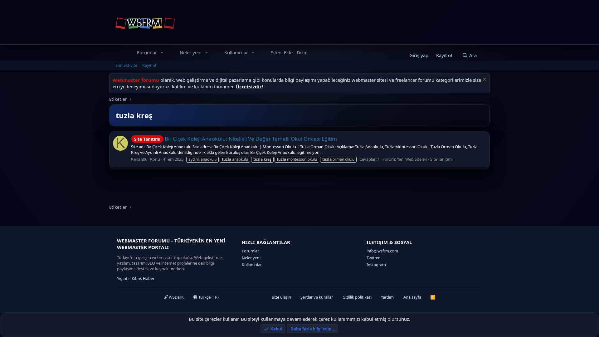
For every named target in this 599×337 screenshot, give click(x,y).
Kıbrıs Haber (143, 278)
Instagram (376, 264)
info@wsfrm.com (382, 251)
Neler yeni (191, 52)
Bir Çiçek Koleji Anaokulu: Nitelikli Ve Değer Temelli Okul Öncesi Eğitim (235, 138)
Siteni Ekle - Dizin (289, 52)
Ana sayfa (412, 297)
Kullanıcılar (236, 52)
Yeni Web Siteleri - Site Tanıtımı (425, 159)
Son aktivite (126, 65)
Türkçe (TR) (208, 297)
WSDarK (176, 297)
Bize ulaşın (281, 297)
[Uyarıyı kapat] (483, 80)
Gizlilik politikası (357, 297)
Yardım (387, 297)
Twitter (373, 258)
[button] (162, 52)
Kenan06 (139, 159)
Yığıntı (123, 278)
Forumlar (147, 52)
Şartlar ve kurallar (316, 297)
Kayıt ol (149, 65)
